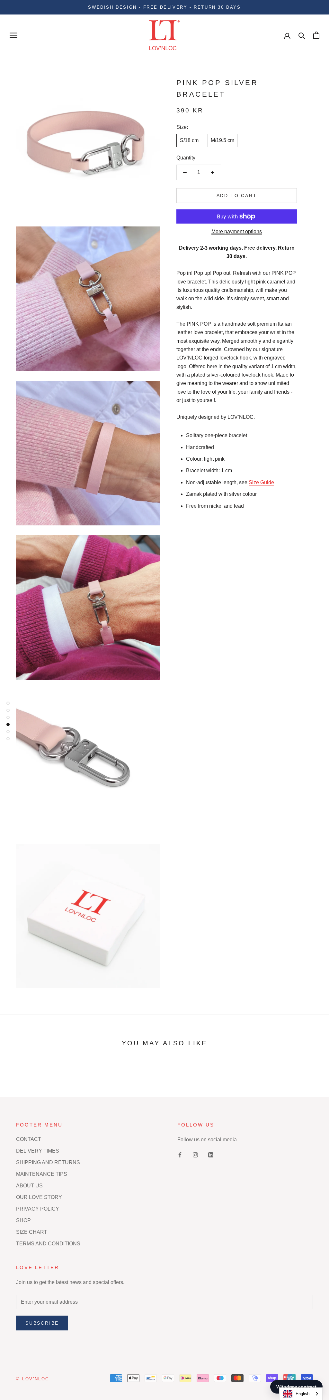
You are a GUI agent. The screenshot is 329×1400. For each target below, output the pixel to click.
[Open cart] (316, 35)
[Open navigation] (13, 35)
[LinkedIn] (210, 1155)
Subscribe (42, 1323)
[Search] (301, 35)
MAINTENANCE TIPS (41, 1174)
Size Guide (261, 482)
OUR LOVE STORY (39, 1197)
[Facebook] (179, 1155)
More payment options (236, 231)
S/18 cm (189, 140)
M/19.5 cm (222, 140)
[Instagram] (195, 1155)
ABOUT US (29, 1185)
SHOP (23, 1220)
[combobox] (301, 1393)
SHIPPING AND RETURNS (48, 1162)
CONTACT (28, 1139)
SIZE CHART (31, 1232)
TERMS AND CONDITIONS (48, 1243)
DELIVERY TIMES (37, 1151)
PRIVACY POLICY (37, 1209)
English (302, 1393)
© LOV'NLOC (32, 1378)
